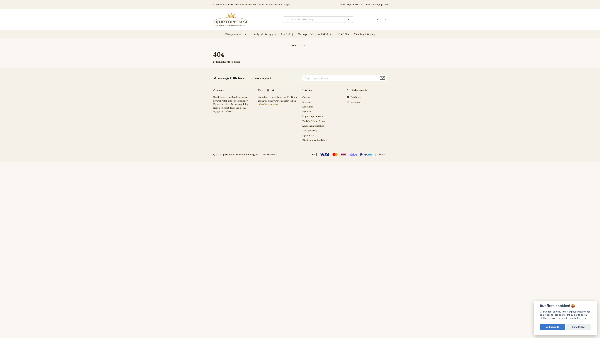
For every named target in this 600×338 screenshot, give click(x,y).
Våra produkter (234, 34)
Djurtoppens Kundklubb (314, 140)
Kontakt (306, 102)
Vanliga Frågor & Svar (313, 121)
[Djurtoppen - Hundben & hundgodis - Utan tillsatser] (256, 19)
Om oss (306, 97)
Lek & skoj (287, 34)
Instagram (355, 102)
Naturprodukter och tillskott (315, 34)
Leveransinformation (313, 125)
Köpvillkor (307, 106)
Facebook (355, 97)
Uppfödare (308, 135)
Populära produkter (312, 116)
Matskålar (343, 34)
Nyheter (306, 111)
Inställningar (578, 327)
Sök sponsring (310, 130)
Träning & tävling (364, 34)
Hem (294, 45)
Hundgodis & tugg (262, 34)
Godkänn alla (552, 327)
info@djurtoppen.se (268, 104)
